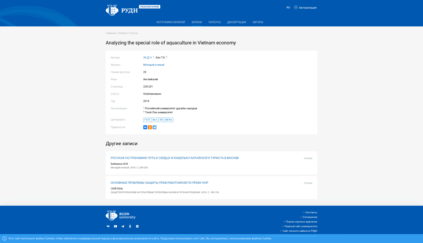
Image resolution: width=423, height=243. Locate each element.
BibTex (168, 119)
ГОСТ (147, 119)
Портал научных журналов (301, 221)
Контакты (311, 212)
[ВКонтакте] (145, 127)
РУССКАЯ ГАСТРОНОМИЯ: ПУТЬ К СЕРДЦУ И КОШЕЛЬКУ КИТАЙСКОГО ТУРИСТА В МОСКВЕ (175, 158)
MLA (155, 119)
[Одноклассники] (150, 127)
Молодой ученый (153, 64)
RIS (161, 119)
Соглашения (310, 217)
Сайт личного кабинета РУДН (300, 230)
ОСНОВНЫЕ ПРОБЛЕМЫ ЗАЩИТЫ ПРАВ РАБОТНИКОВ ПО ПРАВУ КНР (159, 182)
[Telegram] (154, 127)
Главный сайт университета (301, 226)
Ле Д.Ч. (147, 57)
